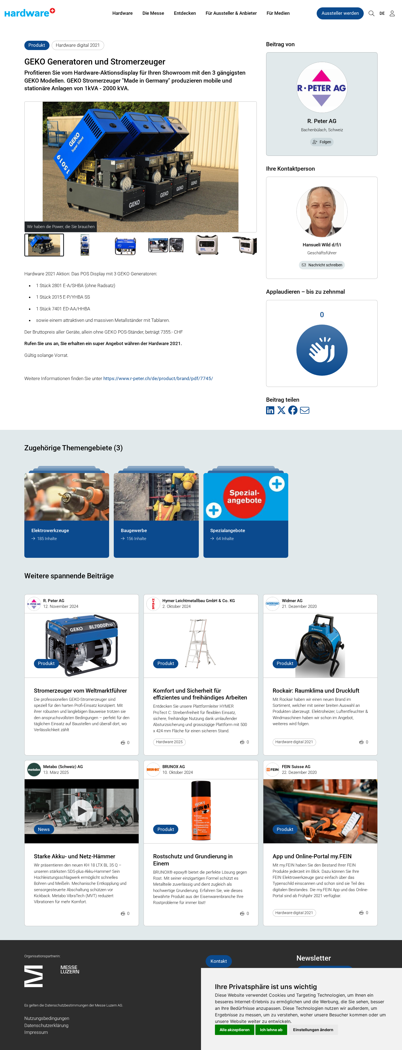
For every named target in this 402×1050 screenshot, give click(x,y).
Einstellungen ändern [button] (313, 1029)
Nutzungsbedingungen (46, 1018)
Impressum (36, 1032)
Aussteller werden (340, 13)
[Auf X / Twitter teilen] (281, 411)
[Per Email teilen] (304, 411)
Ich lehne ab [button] (271, 1029)
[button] (44, 245)
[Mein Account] (392, 13)
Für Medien (278, 13)
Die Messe (153, 13)
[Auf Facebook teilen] (293, 411)
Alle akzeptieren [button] (235, 1029)
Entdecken (185, 13)
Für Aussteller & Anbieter (231, 13)
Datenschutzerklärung (46, 1025)
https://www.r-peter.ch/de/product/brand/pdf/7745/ (158, 378)
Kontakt (219, 961)
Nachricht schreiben (325, 265)
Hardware (122, 13)
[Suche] (371, 13)
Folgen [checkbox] (325, 142)
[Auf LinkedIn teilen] (270, 411)
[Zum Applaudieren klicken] (322, 350)
